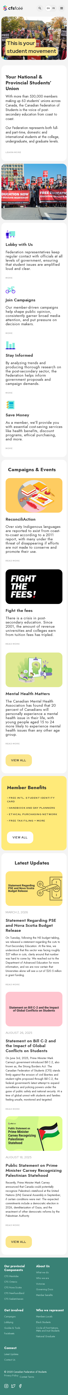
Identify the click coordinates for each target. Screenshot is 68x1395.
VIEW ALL (18, 760)
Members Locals (44, 1316)
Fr (53, 8)
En (48, 8)
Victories (40, 1283)
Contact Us (9, 1359)
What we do (42, 1272)
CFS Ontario (10, 1281)
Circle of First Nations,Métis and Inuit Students (47, 1329)
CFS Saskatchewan (13, 1298)
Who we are (42, 1278)
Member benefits (44, 1295)
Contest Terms (27, 1376)
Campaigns (10, 1316)
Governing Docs (44, 1289)
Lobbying (8, 1322)
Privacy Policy (11, 1375)
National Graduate (45, 1336)
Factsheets (9, 1333)
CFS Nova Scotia (13, 1287)
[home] (13, 8)
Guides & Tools (12, 1328)
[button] (13, 8)
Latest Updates (11, 1354)
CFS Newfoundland (14, 1293)
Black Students (43, 1322)
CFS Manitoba (11, 1276)
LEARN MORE (13, 152)
